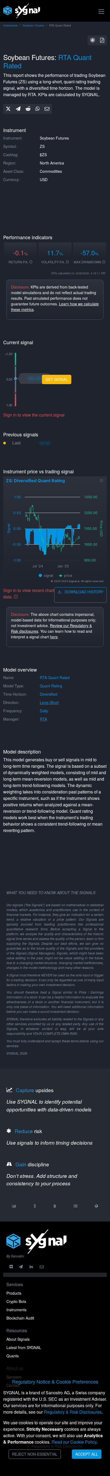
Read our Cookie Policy (74, 1442)
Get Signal (56, 379)
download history (83, 591)
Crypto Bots (16, 1301)
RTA (43, 719)
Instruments (10, 25)
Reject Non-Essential (34, 1454)
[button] (93, 40)
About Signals (18, 1339)
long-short (49, 702)
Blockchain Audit (20, 1318)
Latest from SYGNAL (23, 1347)
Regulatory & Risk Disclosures (73, 1412)
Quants (12, 1355)
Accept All (86, 1454)
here (54, 636)
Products (13, 1293)
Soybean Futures (33, 25)
